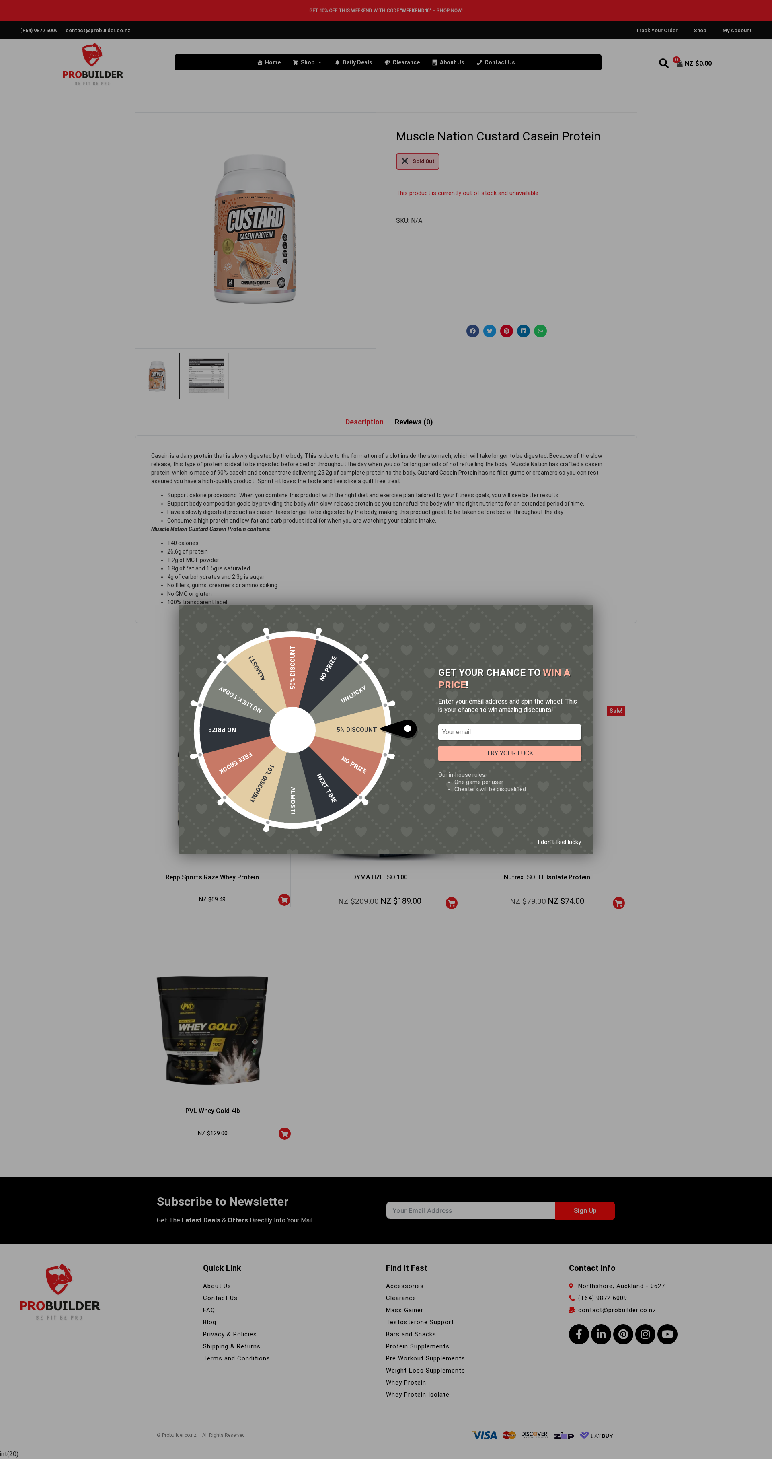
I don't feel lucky (559, 841)
